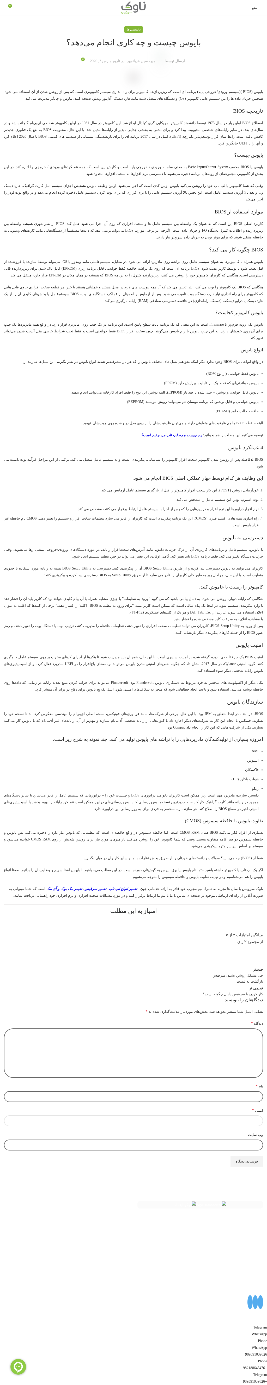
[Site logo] (133, 7)
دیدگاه (257, 1023)
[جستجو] (4, 8)
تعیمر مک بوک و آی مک (64, 889)
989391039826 (256, 1354)
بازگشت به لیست (249, 981)
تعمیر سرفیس (95, 889)
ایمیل (257, 1110)
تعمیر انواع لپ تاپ (123, 889)
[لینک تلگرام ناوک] (255, 1302)
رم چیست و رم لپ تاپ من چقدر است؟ (171, 435)
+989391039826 (255, 1381)
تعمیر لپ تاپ (119, 1217)
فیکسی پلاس (119, 1245)
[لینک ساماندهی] (211, 1205)
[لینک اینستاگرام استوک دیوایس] (250, 1302)
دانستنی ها (134, 29)
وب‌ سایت (255, 1135)
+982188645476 (255, 1368)
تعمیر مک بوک (118, 1226)
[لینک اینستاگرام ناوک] (260, 1302)
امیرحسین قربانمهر (141, 61)
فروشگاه (122, 1236)
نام (259, 1086)
